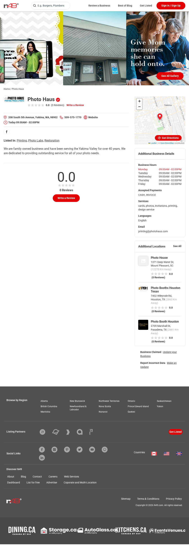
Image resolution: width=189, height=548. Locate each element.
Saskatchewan (164, 401)
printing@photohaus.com (153, 231)
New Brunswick (77, 401)
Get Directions (170, 137)
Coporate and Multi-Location (80, 482)
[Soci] (91, 432)
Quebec (131, 411)
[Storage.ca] (58, 530)
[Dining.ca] (22, 530)
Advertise (51, 482)
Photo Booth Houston (165, 321)
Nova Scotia (105, 406)
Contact (37, 476)
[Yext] (45, 432)
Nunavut (103, 411)
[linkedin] (42, 458)
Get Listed (146, 5)
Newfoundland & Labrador (78, 408)
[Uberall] (58, 432)
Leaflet (153, 143)
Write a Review (75, 105)
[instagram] (54, 449)
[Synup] (71, 432)
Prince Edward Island (138, 406)
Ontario (131, 401)
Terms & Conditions (148, 498)
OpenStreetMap (167, 143)
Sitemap (125, 498)
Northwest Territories (109, 401)
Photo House (159, 257)
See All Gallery (170, 75)
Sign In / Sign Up (171, 5)
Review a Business (99, 5)
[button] (160, 116)
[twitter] (79, 449)
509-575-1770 (72, 117)
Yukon (160, 406)
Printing (22, 140)
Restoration (51, 140)
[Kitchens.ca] (131, 530)
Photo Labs (35, 140)
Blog (23, 476)
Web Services (71, 476)
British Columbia (49, 406)
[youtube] (92, 449)
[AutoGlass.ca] (96, 531)
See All (177, 246)
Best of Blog (125, 5)
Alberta (44, 401)
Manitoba (45, 411)
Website (93, 117)
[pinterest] (67, 449)
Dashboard (13, 482)
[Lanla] (82, 432)
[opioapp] (104, 449)
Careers (53, 476)
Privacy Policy (174, 498)
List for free (33, 482)
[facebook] (7, 132)
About (10, 476)
